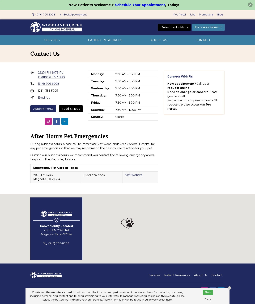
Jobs (192, 14)
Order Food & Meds (174, 27)
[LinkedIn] (64, 121)
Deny (207, 299)
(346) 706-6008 (48, 83)
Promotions (206, 14)
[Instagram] (48, 121)
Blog (220, 14)
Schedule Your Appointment (140, 5)
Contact (203, 40)
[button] (127, 223)
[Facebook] (56, 121)
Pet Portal (179, 14)
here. (169, 299)
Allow (208, 292)
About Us (159, 40)
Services (52, 40)
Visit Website (134, 175)
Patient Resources (105, 40)
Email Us (44, 97)
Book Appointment (208, 27)
